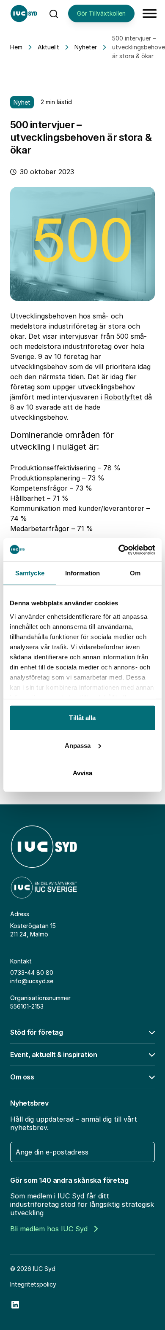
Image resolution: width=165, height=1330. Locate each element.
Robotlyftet (123, 397)
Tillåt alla (82, 717)
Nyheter (85, 47)
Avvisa (83, 773)
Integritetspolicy (33, 1284)
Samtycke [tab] (29, 573)
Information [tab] (82, 573)
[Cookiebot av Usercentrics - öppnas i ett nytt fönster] (118, 549)
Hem (16, 47)
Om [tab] (135, 573)
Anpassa (78, 745)
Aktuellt (48, 47)
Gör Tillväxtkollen (101, 13)
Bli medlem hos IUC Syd (49, 1229)
